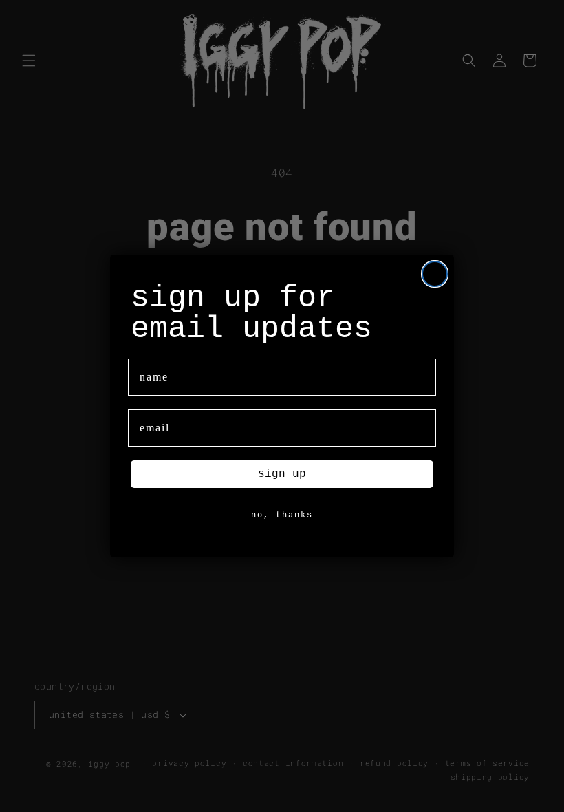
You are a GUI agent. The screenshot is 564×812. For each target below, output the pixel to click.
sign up (282, 474)
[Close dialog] (434, 273)
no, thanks (282, 515)
